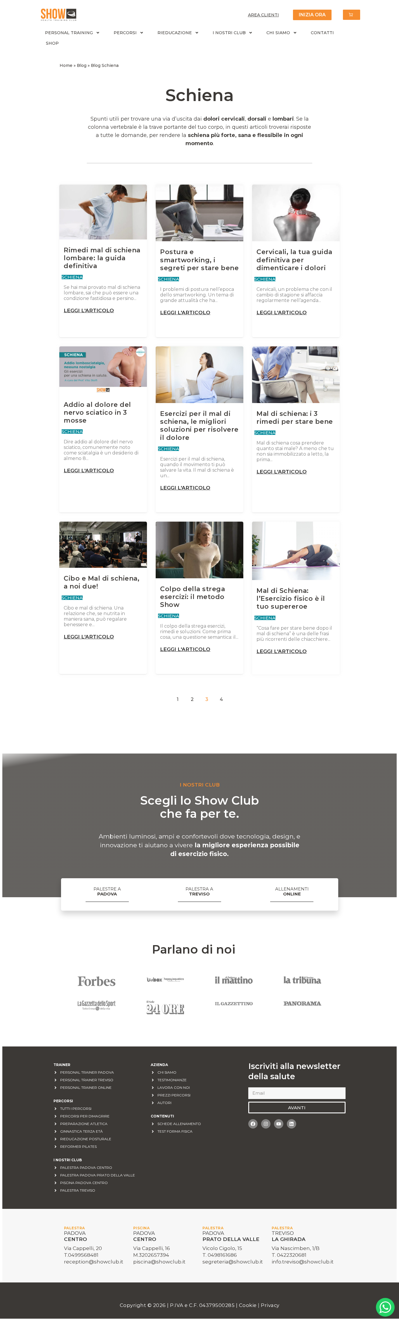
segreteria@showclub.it (232, 1262)
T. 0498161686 (219, 1255)
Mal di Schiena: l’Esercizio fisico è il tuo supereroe (290, 598)
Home (66, 65)
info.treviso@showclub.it (303, 1262)
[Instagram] (265, 1124)
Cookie (248, 1305)
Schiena (72, 277)
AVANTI (297, 1107)
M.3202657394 (151, 1255)
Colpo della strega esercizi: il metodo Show (192, 597)
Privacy (270, 1305)
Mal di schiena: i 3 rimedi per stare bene (294, 418)
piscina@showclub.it (159, 1262)
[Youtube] (278, 1124)
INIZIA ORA (312, 15)
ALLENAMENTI (292, 891)
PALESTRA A (199, 891)
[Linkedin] (291, 1124)
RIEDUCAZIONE (174, 32)
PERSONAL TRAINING (69, 32)
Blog (81, 65)
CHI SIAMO (278, 32)
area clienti (263, 15)
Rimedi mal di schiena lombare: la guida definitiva (102, 258)
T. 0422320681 (289, 1255)
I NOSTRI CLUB (229, 32)
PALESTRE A (107, 891)
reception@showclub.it (93, 1262)
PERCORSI (125, 32)
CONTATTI (322, 32)
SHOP (52, 43)
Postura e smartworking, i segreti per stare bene (199, 260)
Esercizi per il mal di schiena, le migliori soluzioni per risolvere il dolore (199, 426)
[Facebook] (253, 1124)
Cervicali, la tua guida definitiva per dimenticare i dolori (294, 260)
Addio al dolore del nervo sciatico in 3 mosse (97, 412)
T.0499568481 (81, 1255)
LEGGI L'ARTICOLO (89, 310)
